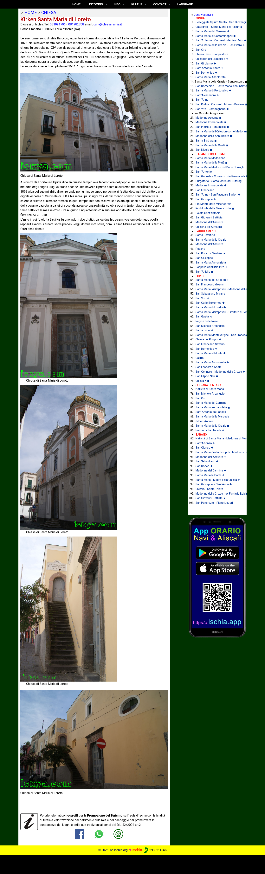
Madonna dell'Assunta (209, 222)
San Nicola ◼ (204, 149)
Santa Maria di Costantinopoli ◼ (216, 36)
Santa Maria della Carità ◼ (212, 145)
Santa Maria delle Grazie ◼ (212, 425)
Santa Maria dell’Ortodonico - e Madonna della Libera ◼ (218, 131)
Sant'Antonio (204, 171)
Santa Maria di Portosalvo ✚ (213, 90)
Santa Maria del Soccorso (212, 280)
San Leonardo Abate (209, 367)
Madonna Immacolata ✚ (211, 185)
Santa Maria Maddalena (210, 158)
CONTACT (159, 4)
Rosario (200, 248)
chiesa (48, 12)
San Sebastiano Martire (210, 293)
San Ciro (201, 49)
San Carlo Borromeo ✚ (210, 302)
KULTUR (136, 4)
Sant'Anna (202, 99)
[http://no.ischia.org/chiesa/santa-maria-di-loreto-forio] (118, 834)
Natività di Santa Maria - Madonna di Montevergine (218, 438)
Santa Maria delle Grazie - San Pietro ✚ (218, 45)
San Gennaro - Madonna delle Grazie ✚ (218, 371)
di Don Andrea (204, 421)
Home (76, 4)
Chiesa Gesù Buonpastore (212, 54)
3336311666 (158, 850)
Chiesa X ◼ (203, 381)
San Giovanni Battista (209, 217)
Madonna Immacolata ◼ (211, 122)
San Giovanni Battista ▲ (211, 498)
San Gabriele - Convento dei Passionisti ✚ (218, 176)
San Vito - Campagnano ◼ (212, 109)
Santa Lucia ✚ (204, 330)
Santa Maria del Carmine (211, 402)
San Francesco (205, 190)
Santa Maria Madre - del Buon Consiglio (218, 167)
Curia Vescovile (203, 15)
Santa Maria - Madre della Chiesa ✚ (218, 480)
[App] (217, 577)
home (30, 12)
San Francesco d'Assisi (210, 284)
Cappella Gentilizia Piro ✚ (211, 267)
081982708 (76, 24)
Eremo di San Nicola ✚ (210, 430)
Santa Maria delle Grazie (211, 239)
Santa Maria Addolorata (211, 77)
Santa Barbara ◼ (206, 140)
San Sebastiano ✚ (207, 461)
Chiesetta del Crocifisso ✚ (212, 59)
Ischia (137, 850)
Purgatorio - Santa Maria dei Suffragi (218, 181)
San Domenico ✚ (206, 72)
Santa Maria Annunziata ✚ (212, 362)
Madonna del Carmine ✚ (211, 470)
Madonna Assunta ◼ (209, 117)
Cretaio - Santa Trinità (209, 489)
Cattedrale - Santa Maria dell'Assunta (218, 27)
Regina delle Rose (207, 321)
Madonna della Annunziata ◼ (214, 136)
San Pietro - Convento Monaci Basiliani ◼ (218, 104)
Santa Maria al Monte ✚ (211, 353)
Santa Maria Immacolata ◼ (213, 407)
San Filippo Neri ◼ (207, 376)
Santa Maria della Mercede (212, 416)
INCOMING (96, 4)
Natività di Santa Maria (210, 389)
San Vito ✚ (202, 298)
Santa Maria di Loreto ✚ (211, 307)
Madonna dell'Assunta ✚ (211, 457)
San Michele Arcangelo (210, 326)
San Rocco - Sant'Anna (210, 253)
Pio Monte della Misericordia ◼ (215, 208)
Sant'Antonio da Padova (211, 412)
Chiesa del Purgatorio (209, 339)
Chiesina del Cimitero (209, 227)
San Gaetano (204, 316)
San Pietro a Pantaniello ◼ (212, 127)
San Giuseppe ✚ (206, 199)
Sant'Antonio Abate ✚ (209, 68)
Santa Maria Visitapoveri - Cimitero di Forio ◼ (218, 312)
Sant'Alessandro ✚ (207, 95)
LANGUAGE (185, 4)
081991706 (58, 24)
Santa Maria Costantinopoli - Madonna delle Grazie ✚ (218, 452)
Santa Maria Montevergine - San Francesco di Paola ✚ (218, 335)
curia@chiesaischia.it (108, 24)
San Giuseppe (204, 258)
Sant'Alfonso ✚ (205, 443)
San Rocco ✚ (204, 466)
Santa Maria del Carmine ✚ (212, 31)
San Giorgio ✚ (204, 447)
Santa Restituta (205, 235)
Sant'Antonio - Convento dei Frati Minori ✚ (218, 40)
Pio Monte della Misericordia (213, 204)
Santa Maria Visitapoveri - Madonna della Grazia (218, 289)
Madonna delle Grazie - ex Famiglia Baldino (218, 493)
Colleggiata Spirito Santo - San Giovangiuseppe (218, 22)
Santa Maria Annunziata (211, 262)
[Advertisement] (129, 864)
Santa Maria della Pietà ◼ (212, 162)
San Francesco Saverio (210, 344)
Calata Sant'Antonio (208, 213)
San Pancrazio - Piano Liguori (214, 502)
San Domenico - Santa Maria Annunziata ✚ (218, 86)
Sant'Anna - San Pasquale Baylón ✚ (218, 194)
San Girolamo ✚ (206, 63)
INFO (117, 4)
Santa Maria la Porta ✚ (210, 475)
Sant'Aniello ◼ (204, 271)
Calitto (200, 358)
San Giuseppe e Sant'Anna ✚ (214, 484)
